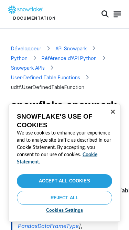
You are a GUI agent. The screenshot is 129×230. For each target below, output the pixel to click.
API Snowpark (71, 48)
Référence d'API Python (69, 58)
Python (19, 58)
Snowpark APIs (28, 68)
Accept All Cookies (64, 180)
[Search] (105, 14)
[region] (64, 163)
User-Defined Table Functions (45, 77)
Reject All (64, 197)
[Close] (112, 111)
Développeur (26, 48)
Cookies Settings (64, 210)
